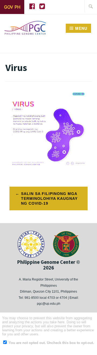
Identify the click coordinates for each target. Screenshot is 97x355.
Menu (81, 28)
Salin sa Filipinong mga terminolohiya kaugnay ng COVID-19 (49, 198)
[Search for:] (91, 6)
